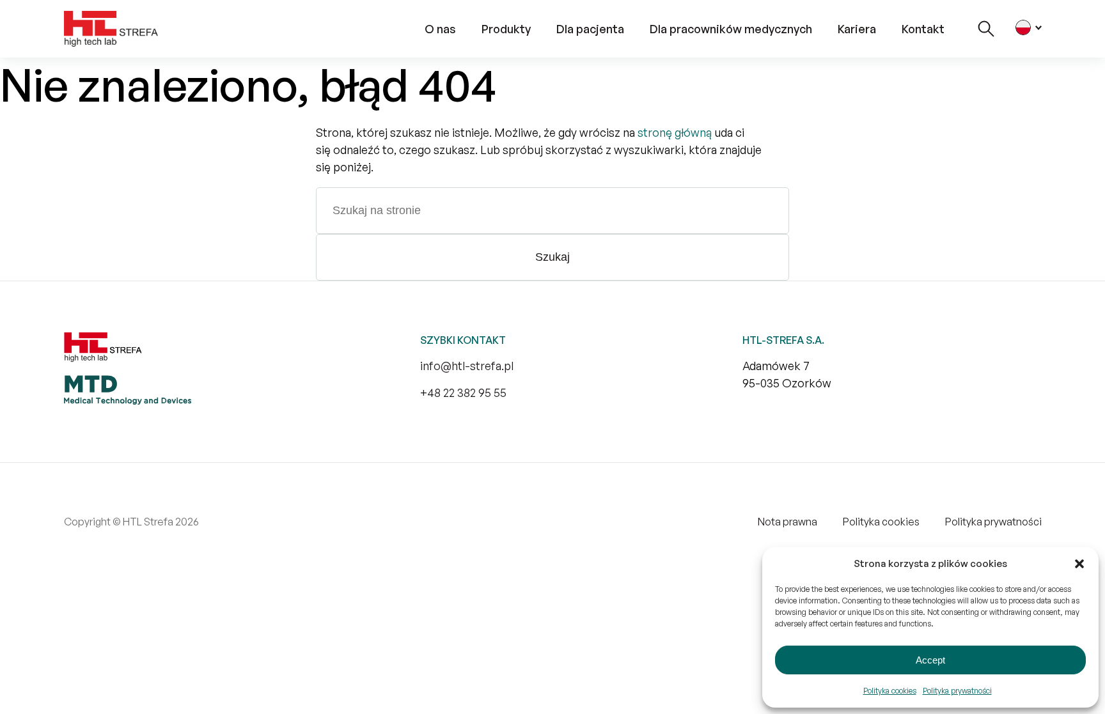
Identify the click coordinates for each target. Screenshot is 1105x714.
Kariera (857, 29)
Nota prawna (787, 521)
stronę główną (675, 132)
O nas (440, 29)
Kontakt (923, 29)
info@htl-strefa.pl (466, 366)
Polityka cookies (889, 690)
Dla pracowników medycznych (731, 29)
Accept (930, 660)
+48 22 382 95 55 (463, 392)
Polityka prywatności (957, 690)
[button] (1079, 563)
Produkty (506, 29)
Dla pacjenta (590, 29)
